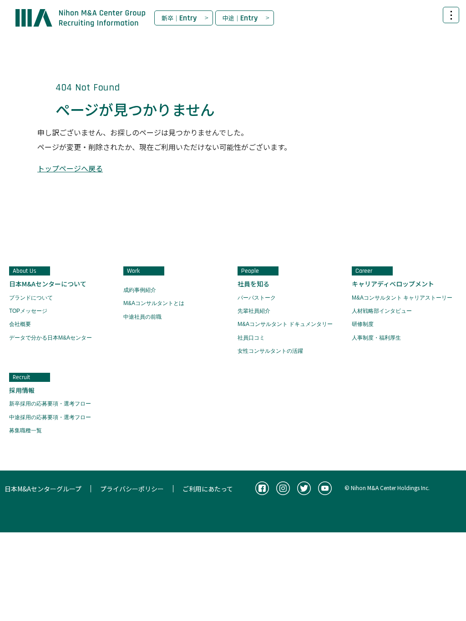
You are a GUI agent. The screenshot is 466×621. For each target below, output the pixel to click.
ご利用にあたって (207, 488)
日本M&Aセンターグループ (43, 488)
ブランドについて (31, 298)
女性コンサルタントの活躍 (270, 351)
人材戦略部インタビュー (382, 311)
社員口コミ (251, 338)
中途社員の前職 (142, 317)
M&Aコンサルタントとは (153, 303)
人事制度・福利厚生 (376, 338)
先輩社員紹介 (254, 311)
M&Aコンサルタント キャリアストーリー (402, 298)
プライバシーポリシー (132, 488)
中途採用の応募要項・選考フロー (50, 417)
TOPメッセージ (28, 311)
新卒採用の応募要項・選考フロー (50, 404)
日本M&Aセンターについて (47, 283)
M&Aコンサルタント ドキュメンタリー (285, 324)
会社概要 (20, 324)
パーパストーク (257, 298)
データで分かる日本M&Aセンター (50, 338)
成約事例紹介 (139, 290)
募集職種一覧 (25, 430)
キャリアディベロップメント (393, 283)
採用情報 (22, 390)
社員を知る (253, 283)
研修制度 (363, 324)
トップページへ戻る (70, 168)
